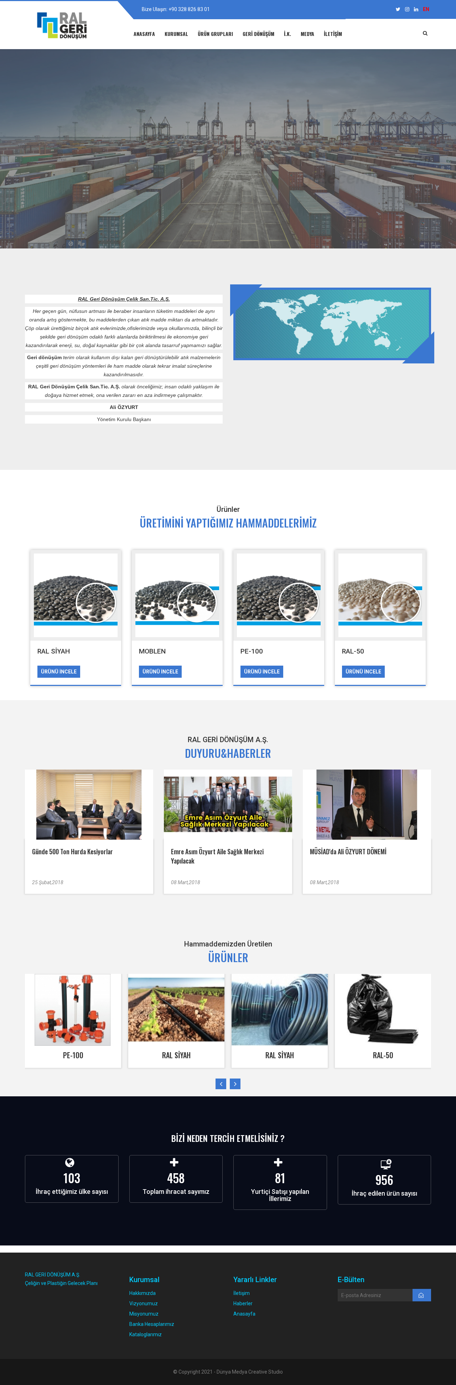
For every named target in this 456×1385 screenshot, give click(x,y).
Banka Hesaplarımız (151, 1324)
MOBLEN (152, 651)
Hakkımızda (142, 1293)
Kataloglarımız (145, 1334)
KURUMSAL (176, 33)
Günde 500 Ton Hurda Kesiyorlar (72, 851)
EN (426, 9)
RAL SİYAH (53, 651)
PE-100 (251, 651)
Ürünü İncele (59, 672)
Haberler (243, 1303)
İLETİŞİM (333, 33)
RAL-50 (353, 651)
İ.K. (287, 33)
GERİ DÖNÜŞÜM (258, 33)
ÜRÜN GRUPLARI (215, 33)
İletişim (241, 1293)
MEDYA (307, 33)
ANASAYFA (144, 33)
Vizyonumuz (143, 1303)
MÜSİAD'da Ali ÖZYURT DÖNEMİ (348, 851)
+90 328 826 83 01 (189, 9)
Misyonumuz (144, 1314)
